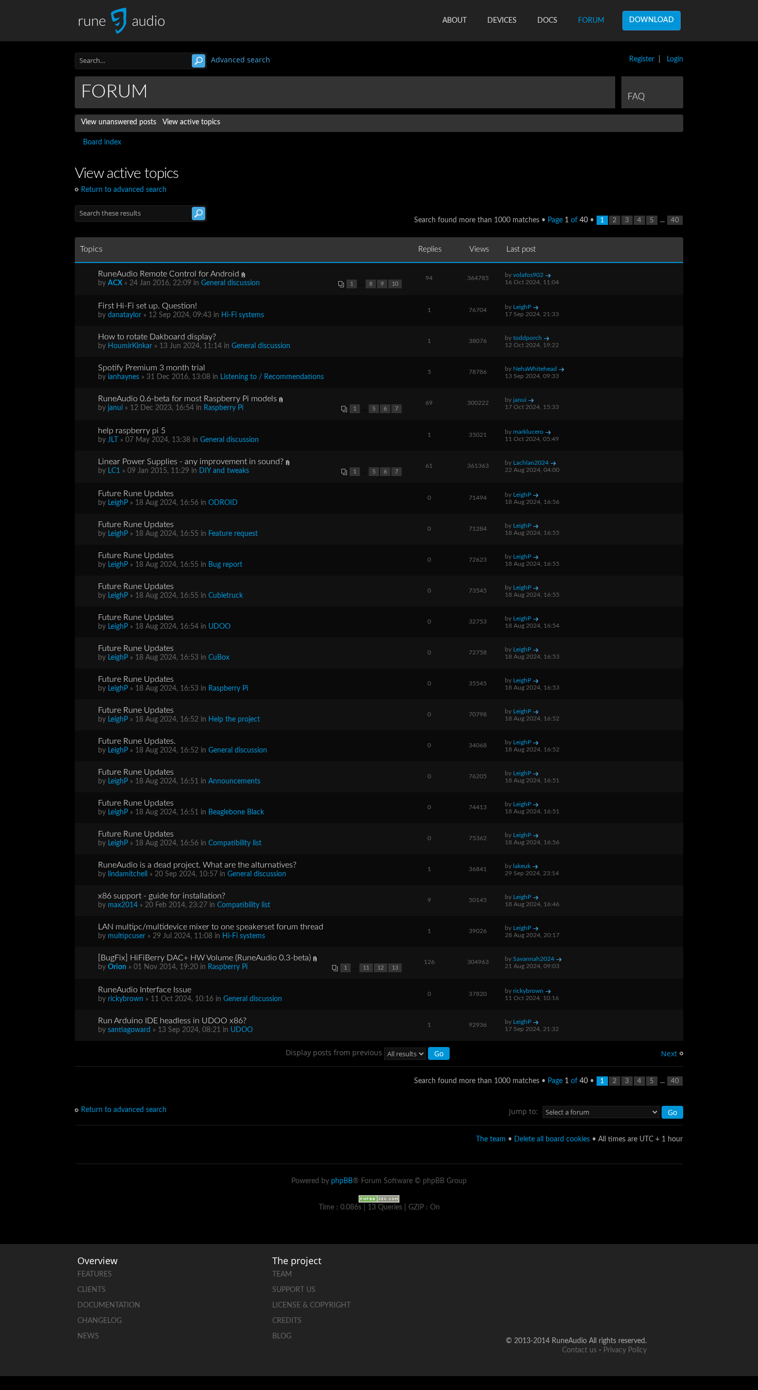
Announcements (234, 781)
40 (675, 220)
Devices (502, 20)
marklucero (528, 432)
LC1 (114, 471)
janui (115, 408)
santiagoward (129, 1030)
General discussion (230, 283)
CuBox (218, 657)
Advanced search (240, 59)
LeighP (522, 307)
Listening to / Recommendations (272, 377)
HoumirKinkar (130, 346)
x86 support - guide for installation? (161, 896)
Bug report (225, 564)
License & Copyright (311, 1305)
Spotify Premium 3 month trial (151, 368)
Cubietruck (225, 595)
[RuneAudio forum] (560, 1307)
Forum (591, 20)
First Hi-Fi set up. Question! (147, 306)
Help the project (234, 719)
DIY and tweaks (224, 471)
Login (675, 59)
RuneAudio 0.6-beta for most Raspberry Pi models (187, 399)
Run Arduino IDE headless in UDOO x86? (172, 1021)
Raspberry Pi (223, 408)
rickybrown (125, 999)
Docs (547, 20)
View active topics (191, 122)
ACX (115, 283)
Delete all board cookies (552, 1139)
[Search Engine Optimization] (379, 1198)
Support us (294, 1290)
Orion (117, 967)
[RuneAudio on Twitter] (599, 1272)
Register (641, 59)
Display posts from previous (335, 1052)
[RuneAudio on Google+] (638, 1272)
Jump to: (523, 1111)
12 (380, 968)
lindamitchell (127, 874)
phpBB (342, 1181)
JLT (113, 440)
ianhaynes (123, 377)
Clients (91, 1290)
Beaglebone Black (236, 812)
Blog (281, 1336)
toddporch (527, 338)
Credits (287, 1320)
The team (491, 1139)
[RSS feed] (599, 1307)
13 (395, 968)
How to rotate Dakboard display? (157, 337)
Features (94, 1274)
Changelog (99, 1320)
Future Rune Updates (136, 493)
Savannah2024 (533, 959)
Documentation (108, 1305)
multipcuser (126, 936)
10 (395, 284)
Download (651, 20)
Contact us (579, 1350)
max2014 (123, 905)
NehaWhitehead (535, 369)
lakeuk (522, 866)
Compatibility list (234, 843)
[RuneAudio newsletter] (638, 1307)
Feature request (233, 533)
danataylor (124, 315)
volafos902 (528, 275)
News (88, 1336)
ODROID (223, 502)
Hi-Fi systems (242, 315)
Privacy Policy (625, 1350)
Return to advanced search (124, 189)
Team (282, 1274)
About (454, 20)
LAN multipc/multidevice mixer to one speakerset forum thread (210, 927)
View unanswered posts (118, 122)
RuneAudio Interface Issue (144, 990)
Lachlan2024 (531, 463)
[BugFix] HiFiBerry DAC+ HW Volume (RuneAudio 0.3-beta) (204, 958)
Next (669, 1053)
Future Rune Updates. (137, 741)
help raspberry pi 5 (132, 431)
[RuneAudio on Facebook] (560, 1272)
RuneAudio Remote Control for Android (168, 274)
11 (366, 968)
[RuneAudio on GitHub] (521, 1272)
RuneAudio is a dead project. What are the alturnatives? (197, 865)
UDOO (219, 626)
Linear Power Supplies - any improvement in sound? (191, 461)
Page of (568, 220)
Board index (102, 142)
